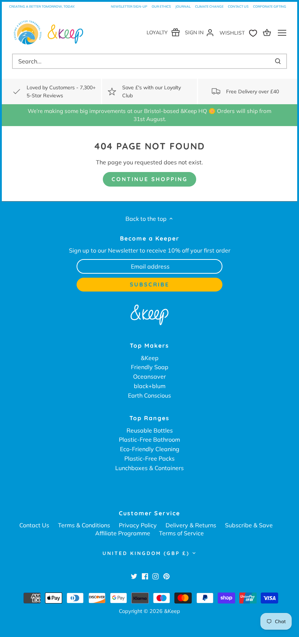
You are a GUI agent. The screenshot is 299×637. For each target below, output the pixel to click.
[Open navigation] (282, 33)
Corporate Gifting (269, 6)
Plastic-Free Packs (149, 458)
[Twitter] (134, 575)
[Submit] (277, 61)
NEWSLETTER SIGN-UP (129, 6)
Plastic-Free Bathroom (149, 439)
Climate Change (209, 6)
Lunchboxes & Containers (149, 468)
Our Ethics (161, 6)
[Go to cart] (268, 32)
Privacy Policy (138, 525)
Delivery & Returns (191, 525)
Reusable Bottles (150, 430)
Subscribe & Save (249, 525)
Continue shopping (150, 179)
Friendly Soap (149, 367)
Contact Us (238, 6)
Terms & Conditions (84, 525)
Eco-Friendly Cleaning (149, 449)
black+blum (150, 386)
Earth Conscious (149, 395)
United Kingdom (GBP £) (146, 553)
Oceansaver (149, 376)
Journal (183, 6)
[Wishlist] (240, 32)
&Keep (150, 358)
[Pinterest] (166, 575)
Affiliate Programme (122, 533)
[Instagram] (155, 575)
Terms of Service (181, 533)
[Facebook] (145, 575)
